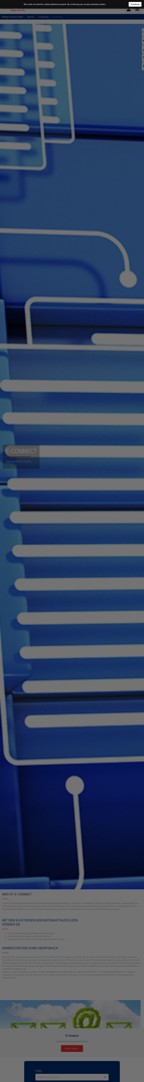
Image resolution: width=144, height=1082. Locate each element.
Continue (135, 4)
